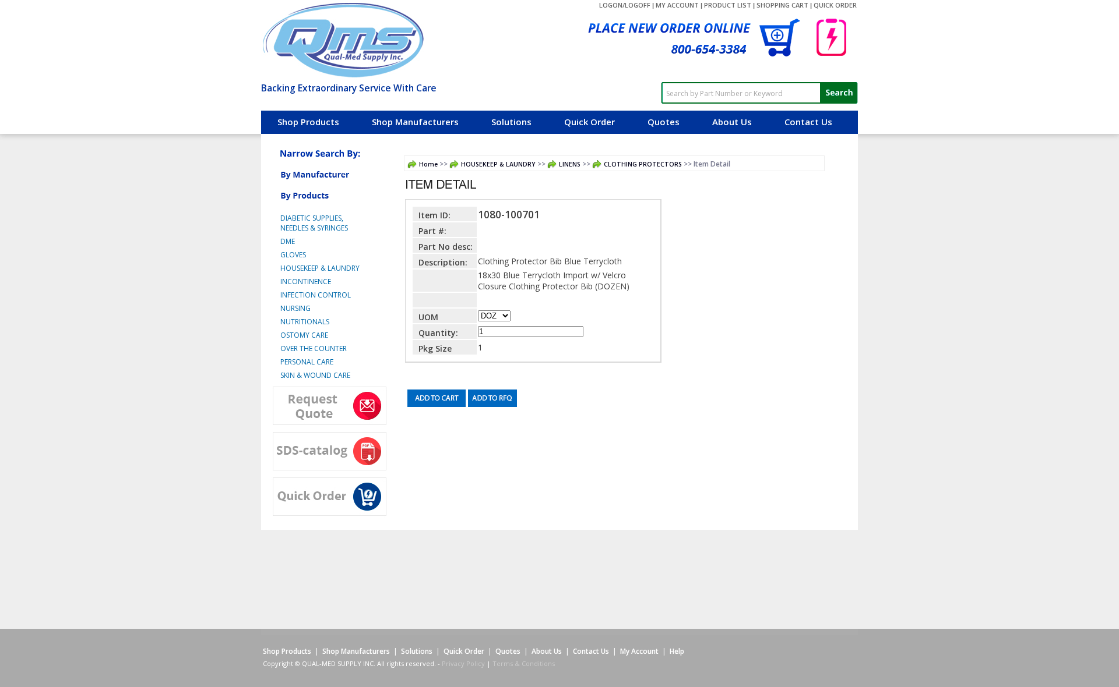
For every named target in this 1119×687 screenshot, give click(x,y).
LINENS (569, 164)
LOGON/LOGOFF (624, 5)
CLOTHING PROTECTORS (643, 164)
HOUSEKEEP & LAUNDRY (498, 164)
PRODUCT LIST (727, 5)
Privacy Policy (463, 663)
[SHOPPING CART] (669, 78)
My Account (639, 651)
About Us (732, 122)
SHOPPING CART (782, 5)
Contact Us (808, 122)
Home (428, 164)
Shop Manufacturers (415, 122)
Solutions (511, 122)
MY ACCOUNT (677, 5)
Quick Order (589, 122)
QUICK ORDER (835, 5)
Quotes (664, 122)
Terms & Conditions (523, 663)
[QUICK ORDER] (831, 78)
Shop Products (308, 122)
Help (677, 651)
